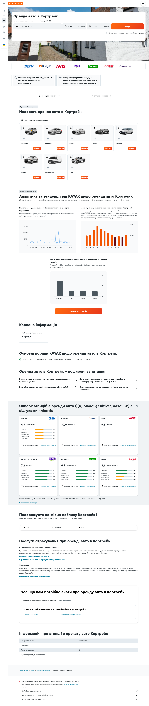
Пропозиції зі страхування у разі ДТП (34, 556)
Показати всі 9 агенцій (28, 503)
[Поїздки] (4, 38)
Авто (32, 670)
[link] (78, 311)
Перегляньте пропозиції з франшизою (34, 576)
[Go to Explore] (4, 27)
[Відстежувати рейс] (4, 32)
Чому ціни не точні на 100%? (33, 699)
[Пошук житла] (4, 15)
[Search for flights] (4, 10)
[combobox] (24, 21)
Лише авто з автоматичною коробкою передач (126, 33)
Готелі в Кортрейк (31, 614)
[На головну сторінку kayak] (15, 3)
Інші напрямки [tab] (65, 600)
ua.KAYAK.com (23, 670)
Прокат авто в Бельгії (43, 670)
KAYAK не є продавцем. (31, 691)
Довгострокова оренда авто (71, 614)
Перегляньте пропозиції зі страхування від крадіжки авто (42, 560)
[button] (4, 3)
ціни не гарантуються (71, 684)
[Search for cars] (4, 20)
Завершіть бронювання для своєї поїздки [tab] (39, 600)
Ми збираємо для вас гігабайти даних (38, 695)
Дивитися (37, 148)
